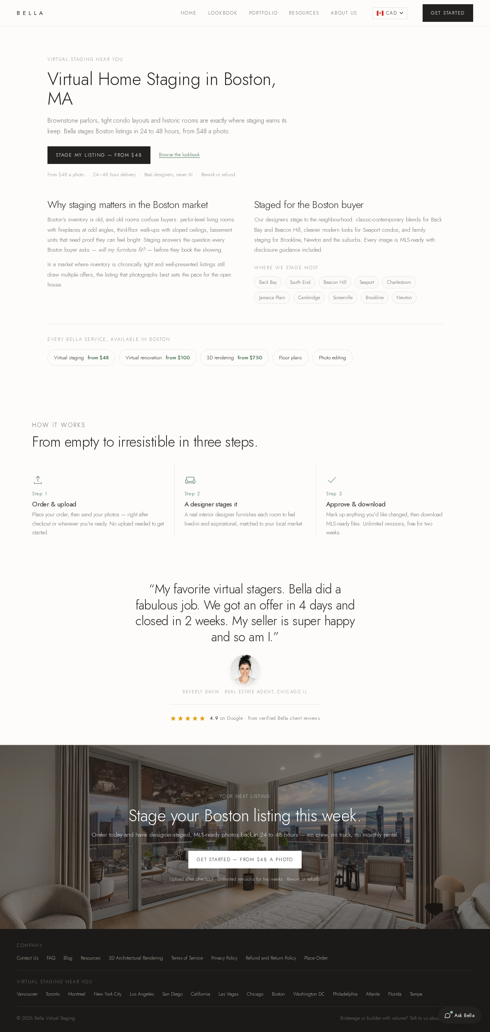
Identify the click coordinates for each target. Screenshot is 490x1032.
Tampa (416, 994)
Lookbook (223, 13)
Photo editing (332, 357)
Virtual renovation (158, 357)
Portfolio (263, 13)
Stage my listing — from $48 (99, 155)
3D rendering (234, 357)
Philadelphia (345, 994)
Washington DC (309, 994)
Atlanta (373, 994)
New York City (107, 994)
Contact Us (27, 958)
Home (189, 13)
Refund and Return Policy (271, 958)
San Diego (172, 994)
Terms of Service (187, 958)
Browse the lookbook (179, 154)
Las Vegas (228, 994)
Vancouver (27, 994)
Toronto (53, 994)
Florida (395, 994)
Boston (278, 994)
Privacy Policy (224, 958)
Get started (448, 13)
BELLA (31, 13)
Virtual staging (81, 357)
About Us (344, 13)
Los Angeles (142, 994)
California (200, 994)
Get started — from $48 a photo (245, 859)
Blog (68, 958)
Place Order (316, 958)
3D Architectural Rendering (136, 958)
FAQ (51, 958)
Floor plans (290, 357)
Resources (304, 13)
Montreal (76, 994)
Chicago (255, 994)
